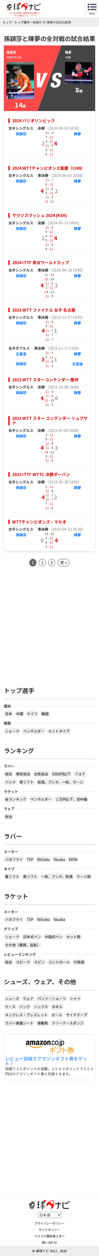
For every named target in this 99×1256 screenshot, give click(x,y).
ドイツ (32, 713)
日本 (8, 713)
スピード (23, 962)
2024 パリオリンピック (33, 120)
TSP (30, 859)
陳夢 (77, 133)
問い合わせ (49, 1242)
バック (10, 782)
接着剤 (42, 1023)
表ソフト (27, 782)
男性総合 (23, 773)
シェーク (12, 731)
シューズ (12, 998)
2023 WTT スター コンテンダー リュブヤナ (50, 420)
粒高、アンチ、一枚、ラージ (60, 782)
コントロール (59, 962)
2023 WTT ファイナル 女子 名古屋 (43, 310)
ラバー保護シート (19, 1023)
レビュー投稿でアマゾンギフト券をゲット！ (46, 1061)
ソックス (41, 1006)
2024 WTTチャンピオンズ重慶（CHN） (48, 168)
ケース (10, 1006)
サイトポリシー (49, 1229)
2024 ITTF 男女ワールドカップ (40, 262)
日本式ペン (32, 936)
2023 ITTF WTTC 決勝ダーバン (41, 474)
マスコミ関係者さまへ (49, 1236)
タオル (57, 1006)
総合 (8, 773)
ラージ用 (83, 876)
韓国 (44, 713)
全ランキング (15, 799)
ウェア (28, 998)
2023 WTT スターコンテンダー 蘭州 (45, 379)
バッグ (24, 1006)
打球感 (79, 962)
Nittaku (43, 859)
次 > (63, 562)
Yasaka (59, 859)
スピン (39, 962)
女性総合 (41, 773)
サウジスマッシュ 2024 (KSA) (39, 215)
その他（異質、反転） (23, 944)
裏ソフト (12, 876)
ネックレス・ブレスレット (26, 1014)
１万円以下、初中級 (71, 799)
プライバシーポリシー (49, 1223)
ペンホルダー (33, 731)
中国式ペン (53, 936)
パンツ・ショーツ (51, 998)
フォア (80, 773)
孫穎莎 (21, 133)
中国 (19, 713)
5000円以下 (61, 773)
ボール (57, 1014)
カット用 (73, 936)
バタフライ (14, 859)
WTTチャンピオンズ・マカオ (39, 522)
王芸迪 (77, 363)
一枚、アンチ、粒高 (57, 876)
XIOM (73, 859)
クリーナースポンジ (68, 1023)
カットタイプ (59, 731)
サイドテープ (76, 1014)
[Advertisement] (49, 625)
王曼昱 (21, 353)
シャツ (75, 998)
